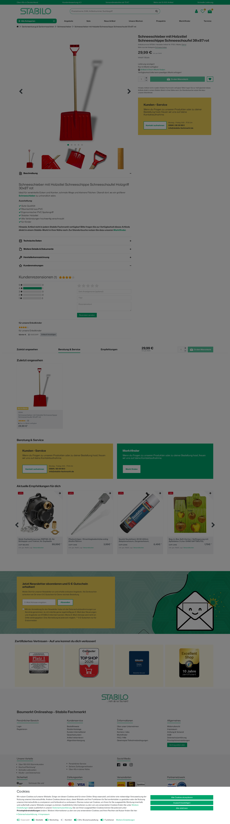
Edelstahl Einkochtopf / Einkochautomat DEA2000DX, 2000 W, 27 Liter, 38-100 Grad (188, 540)
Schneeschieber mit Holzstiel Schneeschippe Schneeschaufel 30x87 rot (37, 416)
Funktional (109, 820)
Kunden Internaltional (76, 732)
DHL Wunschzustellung (88, 820)
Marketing (54, 820)
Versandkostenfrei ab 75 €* (117, 2)
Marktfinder (120, 230)
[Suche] (156, 11)
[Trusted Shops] (189, 667)
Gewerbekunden (74, 734)
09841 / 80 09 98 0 (176, 125)
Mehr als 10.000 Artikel (163, 2)
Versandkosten (38, 548)
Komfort (68, 820)
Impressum (172, 729)
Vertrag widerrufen (177, 745)
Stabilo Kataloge (74, 729)
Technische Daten (32, 240)
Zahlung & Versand (175, 732)
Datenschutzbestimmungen (81, 609)
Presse (120, 729)
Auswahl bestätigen (181, 803)
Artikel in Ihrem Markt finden (153, 69)
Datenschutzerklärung (176, 737)
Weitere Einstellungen (125, 820)
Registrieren (22, 729)
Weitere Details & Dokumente (38, 248)
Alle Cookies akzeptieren (182, 797)
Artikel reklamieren (75, 737)
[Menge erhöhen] (146, 78)
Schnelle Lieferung (205, 2)
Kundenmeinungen (33, 265)
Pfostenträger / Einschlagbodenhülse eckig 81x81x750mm (38, 540)
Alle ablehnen (182, 808)
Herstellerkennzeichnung (36, 257)
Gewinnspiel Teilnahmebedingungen (132, 740)
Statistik (39, 820)
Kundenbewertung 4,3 (71, 2)
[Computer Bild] (89, 667)
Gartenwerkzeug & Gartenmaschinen (38, 26)
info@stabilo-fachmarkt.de (180, 128)
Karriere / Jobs (123, 732)
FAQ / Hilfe (121, 737)
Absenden (65, 602)
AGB (169, 734)
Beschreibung (30, 173)
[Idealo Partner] (139, 667)
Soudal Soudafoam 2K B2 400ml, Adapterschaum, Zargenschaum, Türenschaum (84, 540)
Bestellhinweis (73, 726)
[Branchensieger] (38, 667)
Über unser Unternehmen (128, 726)
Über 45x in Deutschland (27, 2)
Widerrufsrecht (173, 726)
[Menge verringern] (146, 80)
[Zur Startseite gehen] (18, 26)
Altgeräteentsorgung (76, 740)
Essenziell (25, 820)
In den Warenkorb (179, 79)
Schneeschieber (64, 26)
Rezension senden (87, 315)
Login (19, 726)
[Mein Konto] (196, 11)
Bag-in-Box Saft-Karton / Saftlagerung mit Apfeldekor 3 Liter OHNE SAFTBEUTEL (138, 540)
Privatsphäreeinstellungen (178, 740)
